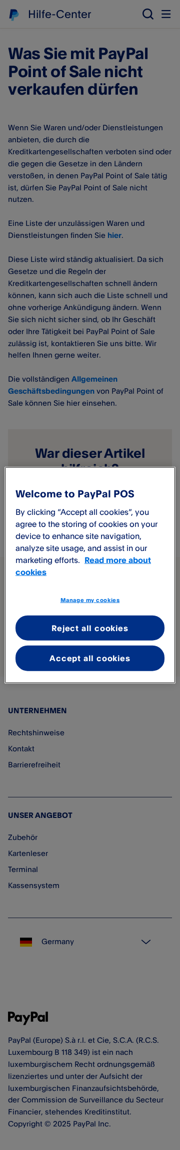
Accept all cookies (90, 658)
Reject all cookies (90, 628)
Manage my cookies (90, 600)
